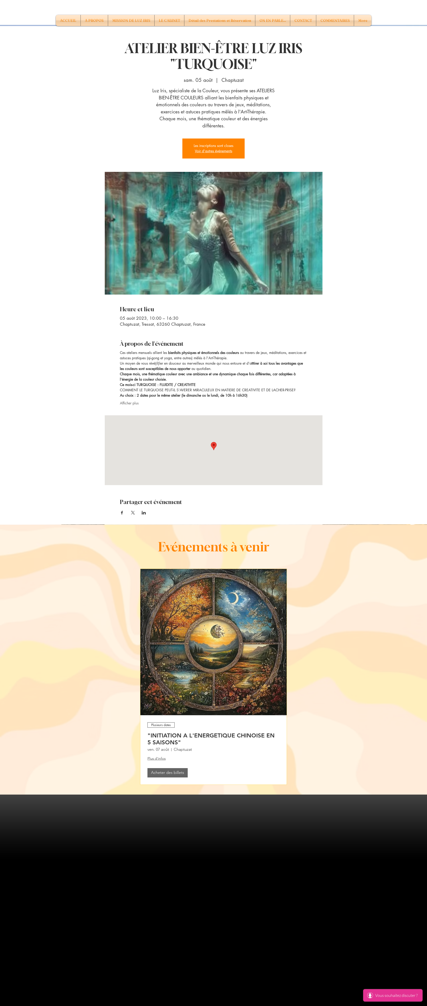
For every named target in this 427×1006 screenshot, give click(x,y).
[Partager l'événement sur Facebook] (122, 512)
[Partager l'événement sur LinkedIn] (144, 512)
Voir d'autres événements (213, 151)
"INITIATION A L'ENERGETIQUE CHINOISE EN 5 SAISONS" (211, 739)
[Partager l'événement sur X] (133, 512)
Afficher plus (129, 403)
